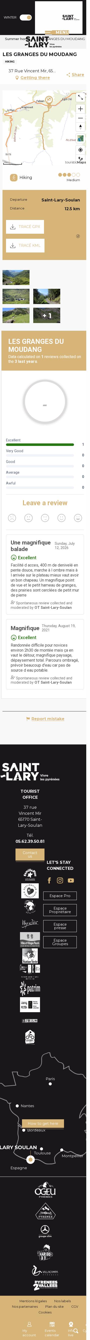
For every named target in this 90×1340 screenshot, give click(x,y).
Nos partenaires (25, 1306)
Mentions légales (33, 1301)
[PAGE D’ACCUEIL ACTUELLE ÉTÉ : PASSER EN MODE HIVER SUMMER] (26, 18)
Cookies (45, 1312)
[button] (16, 277)
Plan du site (54, 1306)
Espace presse (60, 926)
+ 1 (47, 315)
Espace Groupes (60, 942)
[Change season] (27, 18)
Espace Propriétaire (60, 910)
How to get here (43, 1123)
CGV (74, 1306)
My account (29, 1333)
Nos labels (62, 1301)
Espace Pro (60, 896)
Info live (71, 1333)
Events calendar (52, 1333)
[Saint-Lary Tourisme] (71, 17)
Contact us (30, 855)
